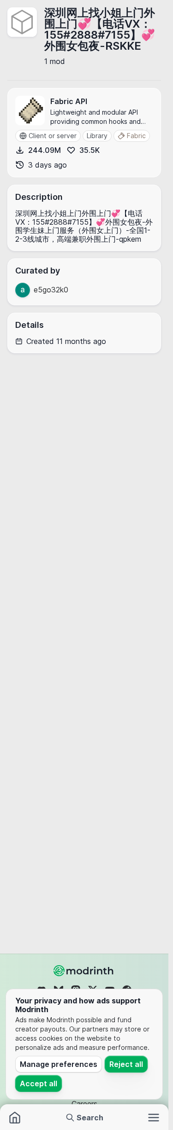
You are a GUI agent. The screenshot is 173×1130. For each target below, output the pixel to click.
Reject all (126, 1064)
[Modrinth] (84, 970)
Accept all (38, 1083)
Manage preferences (58, 1064)
